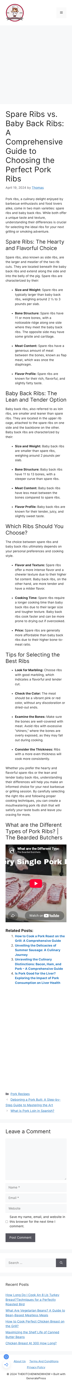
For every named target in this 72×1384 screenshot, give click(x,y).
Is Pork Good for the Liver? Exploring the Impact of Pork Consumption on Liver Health (37, 978)
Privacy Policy (36, 1367)
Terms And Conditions (44, 1361)
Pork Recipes (20, 1094)
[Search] (61, 1263)
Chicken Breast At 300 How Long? (31, 1343)
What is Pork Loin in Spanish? (32, 1111)
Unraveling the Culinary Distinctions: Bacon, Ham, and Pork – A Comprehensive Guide (39, 964)
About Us (20, 1361)
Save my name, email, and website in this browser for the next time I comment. (37, 1221)
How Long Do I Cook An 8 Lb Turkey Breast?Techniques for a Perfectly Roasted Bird (32, 1299)
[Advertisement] (36, 63)
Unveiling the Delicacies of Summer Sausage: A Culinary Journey (37, 950)
